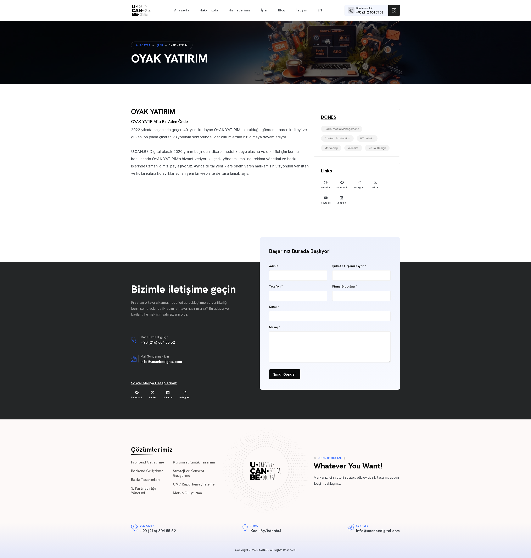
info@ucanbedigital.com (161, 361)
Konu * (274, 306)
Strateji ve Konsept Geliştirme (188, 473)
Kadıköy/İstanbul (266, 530)
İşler (264, 10)
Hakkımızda (209, 10)
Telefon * (276, 286)
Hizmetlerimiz (240, 10)
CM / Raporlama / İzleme (193, 484)
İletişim (301, 10)
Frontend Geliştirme (147, 462)
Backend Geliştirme (147, 471)
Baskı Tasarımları (145, 479)
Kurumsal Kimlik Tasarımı (194, 462)
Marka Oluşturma (187, 493)
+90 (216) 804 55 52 (369, 12)
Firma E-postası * (344, 286)
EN (320, 10)
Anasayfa (181, 10)
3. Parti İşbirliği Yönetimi (143, 490)
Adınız (273, 266)
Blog (281, 10)
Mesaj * (274, 327)
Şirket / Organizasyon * (349, 266)
